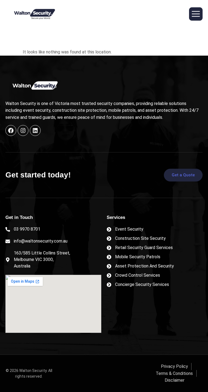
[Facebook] (10, 130)
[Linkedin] (35, 130)
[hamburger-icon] (196, 14)
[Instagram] (23, 130)
